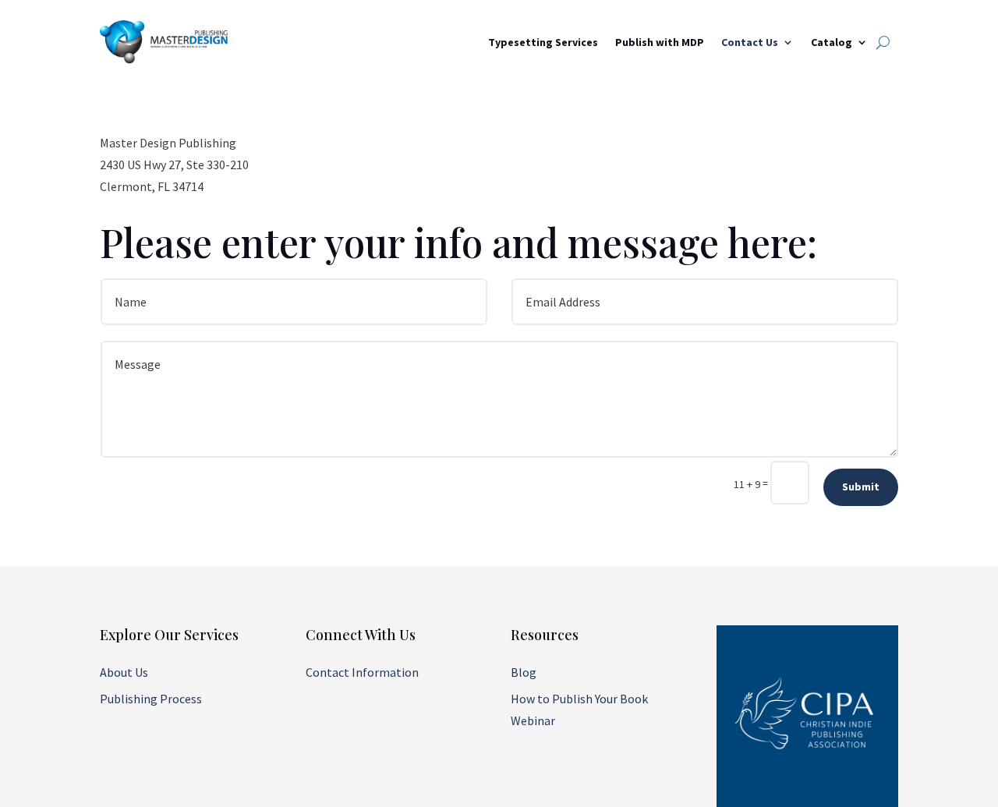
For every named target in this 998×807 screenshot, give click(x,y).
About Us (124, 672)
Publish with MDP (659, 42)
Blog (523, 672)
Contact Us (749, 42)
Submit (860, 487)
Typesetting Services (543, 42)
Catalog (831, 42)
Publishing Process (151, 698)
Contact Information (362, 672)
